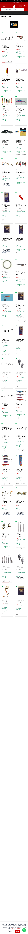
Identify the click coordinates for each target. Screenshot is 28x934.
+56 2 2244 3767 (15, 2)
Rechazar (11, 931)
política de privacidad (15, 928)
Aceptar (17, 931)
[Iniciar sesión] (20, 6)
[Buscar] (25, 9)
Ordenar (8, 13)
